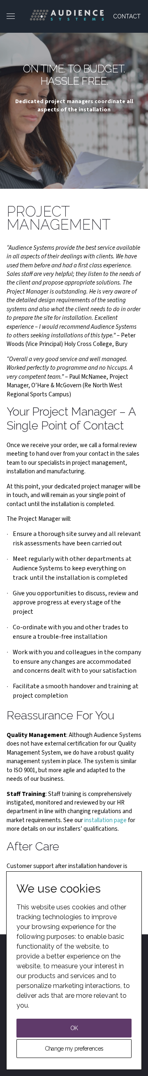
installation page (105, 820)
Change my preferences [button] (74, 1048)
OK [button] (74, 1028)
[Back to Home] (67, 15)
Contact (127, 16)
